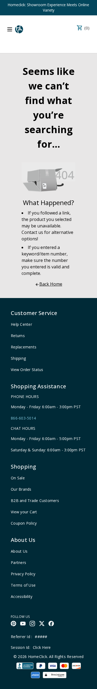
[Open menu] (9, 29)
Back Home (50, 284)
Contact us (32, 232)
